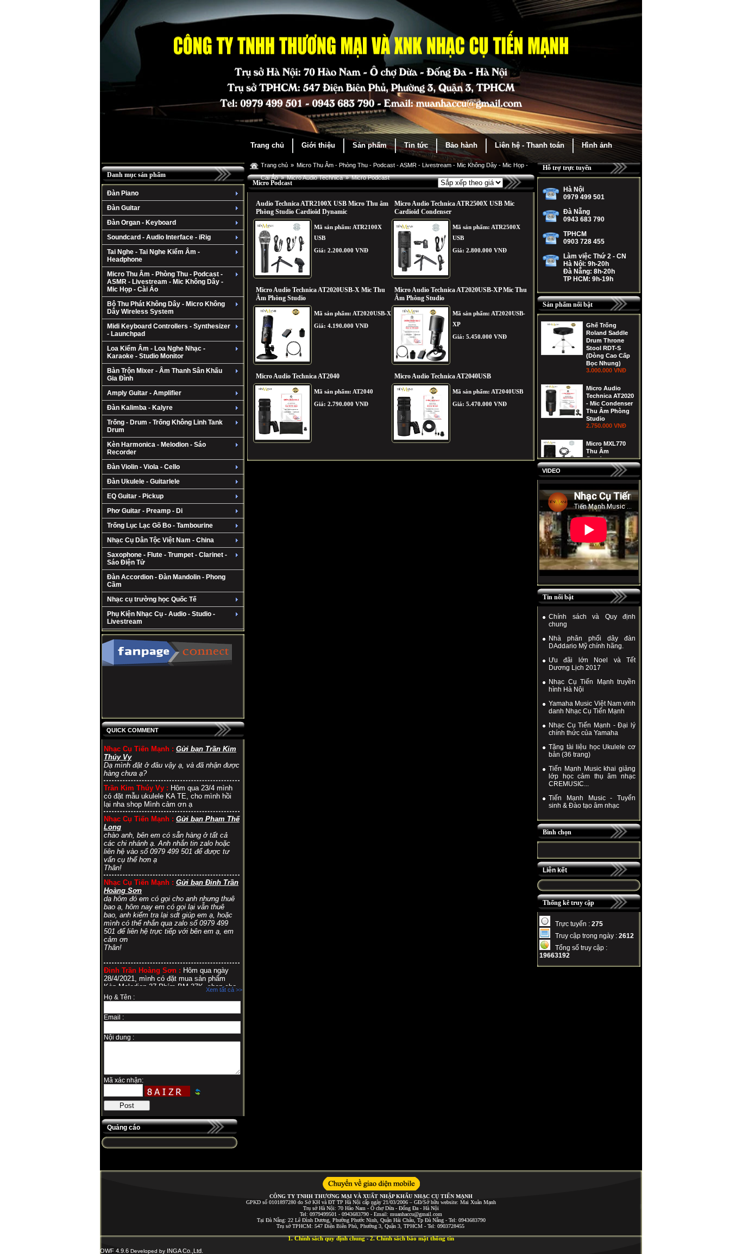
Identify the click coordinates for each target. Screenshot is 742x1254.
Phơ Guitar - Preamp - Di (145, 511)
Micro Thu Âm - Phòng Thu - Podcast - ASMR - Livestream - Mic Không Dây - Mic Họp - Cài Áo (165, 281)
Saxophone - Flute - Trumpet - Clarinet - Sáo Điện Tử (167, 558)
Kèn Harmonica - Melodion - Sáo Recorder (156, 448)
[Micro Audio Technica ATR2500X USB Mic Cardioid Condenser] (421, 248)
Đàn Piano (123, 193)
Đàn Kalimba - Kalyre (140, 407)
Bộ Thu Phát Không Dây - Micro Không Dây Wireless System (166, 307)
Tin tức (416, 145)
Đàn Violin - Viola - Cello (143, 467)
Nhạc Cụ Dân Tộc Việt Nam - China (160, 540)
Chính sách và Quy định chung (592, 620)
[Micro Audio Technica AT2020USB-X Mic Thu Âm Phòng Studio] (282, 335)
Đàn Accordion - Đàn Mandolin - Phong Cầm (166, 580)
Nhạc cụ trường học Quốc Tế (152, 599)
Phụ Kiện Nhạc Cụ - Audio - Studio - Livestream (161, 617)
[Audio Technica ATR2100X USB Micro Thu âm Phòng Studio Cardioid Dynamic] (282, 248)
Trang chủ (267, 145)
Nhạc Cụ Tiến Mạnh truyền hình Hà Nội (592, 685)
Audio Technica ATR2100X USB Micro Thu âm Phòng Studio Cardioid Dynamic (322, 208)
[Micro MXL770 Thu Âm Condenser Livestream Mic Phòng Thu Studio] (562, 408)
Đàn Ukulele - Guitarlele (143, 481)
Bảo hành (461, 145)
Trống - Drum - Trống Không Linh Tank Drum (165, 426)
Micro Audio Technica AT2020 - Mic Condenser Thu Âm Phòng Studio (610, 340)
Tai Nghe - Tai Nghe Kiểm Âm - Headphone (153, 255)
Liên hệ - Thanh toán (529, 145)
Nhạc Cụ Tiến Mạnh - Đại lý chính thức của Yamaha (592, 729)
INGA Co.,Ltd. (185, 1250)
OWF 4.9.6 (114, 1250)
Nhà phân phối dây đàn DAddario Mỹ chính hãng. (592, 642)
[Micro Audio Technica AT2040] (282, 413)
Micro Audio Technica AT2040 (297, 376)
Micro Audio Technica (315, 177)
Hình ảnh (597, 145)
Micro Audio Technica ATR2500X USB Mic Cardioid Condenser (454, 208)
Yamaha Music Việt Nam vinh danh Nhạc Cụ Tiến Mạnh (592, 707)
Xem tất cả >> (224, 989)
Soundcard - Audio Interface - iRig (159, 237)
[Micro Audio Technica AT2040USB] (421, 413)
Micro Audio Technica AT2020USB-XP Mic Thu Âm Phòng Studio (460, 294)
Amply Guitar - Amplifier (144, 393)
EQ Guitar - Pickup (135, 496)
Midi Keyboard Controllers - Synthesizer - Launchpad (168, 330)
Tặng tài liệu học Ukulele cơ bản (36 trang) (592, 750)
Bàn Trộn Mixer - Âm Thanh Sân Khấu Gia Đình (164, 374)
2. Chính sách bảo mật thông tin (412, 1238)
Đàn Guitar (123, 208)
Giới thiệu (318, 145)
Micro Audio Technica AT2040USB (442, 376)
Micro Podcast (370, 177)
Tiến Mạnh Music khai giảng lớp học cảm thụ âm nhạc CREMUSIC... (592, 776)
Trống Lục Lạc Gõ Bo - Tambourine (160, 525)
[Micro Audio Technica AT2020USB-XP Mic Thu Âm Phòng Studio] (421, 335)
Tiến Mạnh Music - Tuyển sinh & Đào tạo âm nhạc (592, 801)
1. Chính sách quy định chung (326, 1238)
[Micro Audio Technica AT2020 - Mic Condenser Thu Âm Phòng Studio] (562, 353)
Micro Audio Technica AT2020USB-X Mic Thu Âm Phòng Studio (320, 294)
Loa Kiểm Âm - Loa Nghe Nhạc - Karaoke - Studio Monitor (156, 352)
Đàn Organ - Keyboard (141, 222)
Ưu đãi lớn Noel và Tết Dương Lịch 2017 (592, 664)
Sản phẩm (370, 145)
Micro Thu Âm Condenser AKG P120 (609, 451)
